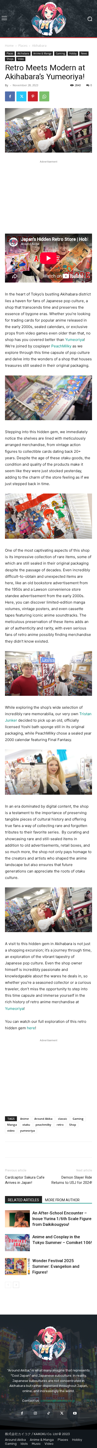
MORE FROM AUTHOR (62, 1200)
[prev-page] (8, 1285)
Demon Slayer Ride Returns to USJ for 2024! (71, 1180)
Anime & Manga (42, 53)
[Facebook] (10, 96)
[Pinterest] (33, 96)
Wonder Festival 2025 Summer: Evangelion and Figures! (55, 1266)
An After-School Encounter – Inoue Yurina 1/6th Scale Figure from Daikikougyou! (62, 1218)
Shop (72, 1124)
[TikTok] (48, 1413)
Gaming (60, 53)
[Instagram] (35, 1413)
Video (21, 59)
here (31, 1028)
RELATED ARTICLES (23, 1200)
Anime (24, 1118)
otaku (26, 1124)
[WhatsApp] (44, 96)
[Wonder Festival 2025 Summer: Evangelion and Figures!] (17, 1266)
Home (9, 45)
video (11, 1130)
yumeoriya (27, 1130)
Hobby (73, 53)
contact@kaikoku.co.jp (58, 1401)
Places (22, 45)
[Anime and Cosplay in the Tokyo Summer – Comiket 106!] (17, 1242)
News (84, 53)
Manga (12, 1124)
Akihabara (39, 45)
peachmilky (43, 1124)
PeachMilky (61, 346)
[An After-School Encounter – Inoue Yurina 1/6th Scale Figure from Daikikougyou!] (17, 1218)
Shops (9, 59)
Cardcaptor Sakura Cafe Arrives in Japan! (25, 1180)
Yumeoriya (74, 339)
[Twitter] (21, 96)
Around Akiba (43, 1118)
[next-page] (16, 1285)
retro (60, 1124)
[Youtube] (75, 1413)
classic (62, 1118)
